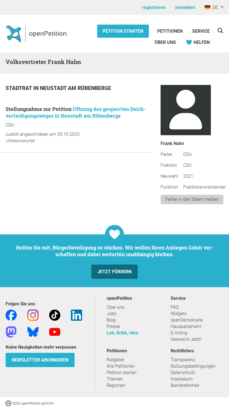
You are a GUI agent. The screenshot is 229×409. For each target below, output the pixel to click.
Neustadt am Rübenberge (75, 88)
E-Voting (179, 333)
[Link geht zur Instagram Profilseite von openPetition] (33, 314)
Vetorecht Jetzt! (186, 339)
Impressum (182, 379)
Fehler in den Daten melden (192, 199)
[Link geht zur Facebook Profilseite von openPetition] (11, 314)
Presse (113, 326)
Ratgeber (115, 359)
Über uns (115, 307)
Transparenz (183, 359)
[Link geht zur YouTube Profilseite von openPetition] (54, 331)
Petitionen (170, 31)
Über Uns (165, 42)
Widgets (179, 313)
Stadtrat (19, 88)
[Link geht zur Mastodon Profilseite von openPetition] (11, 331)
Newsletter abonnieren (40, 360)
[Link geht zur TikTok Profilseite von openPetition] (54, 314)
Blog (111, 320)
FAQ (175, 307)
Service (201, 31)
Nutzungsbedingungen (193, 366)
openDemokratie (187, 320)
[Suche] (220, 30)
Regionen (116, 385)
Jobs (111, 313)
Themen (115, 379)
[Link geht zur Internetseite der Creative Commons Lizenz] (9, 403)
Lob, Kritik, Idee (122, 333)
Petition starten (123, 31)
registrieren (154, 7)
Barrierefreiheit (185, 385)
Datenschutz (183, 372)
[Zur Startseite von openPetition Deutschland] (37, 34)
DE (214, 7)
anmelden (185, 7)
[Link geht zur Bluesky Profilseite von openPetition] (33, 331)
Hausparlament (186, 326)
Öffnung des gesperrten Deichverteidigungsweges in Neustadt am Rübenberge (75, 112)
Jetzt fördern (114, 271)
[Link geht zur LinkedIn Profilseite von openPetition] (76, 314)
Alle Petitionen (121, 366)
